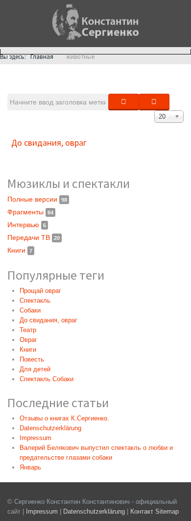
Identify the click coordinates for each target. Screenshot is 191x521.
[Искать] (123, 102)
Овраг (28, 339)
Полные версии (37, 199)
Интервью (26, 225)
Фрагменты (30, 212)
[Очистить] (154, 102)
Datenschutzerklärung (95, 511)
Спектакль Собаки (46, 379)
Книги (19, 250)
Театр (28, 330)
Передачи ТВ (33, 237)
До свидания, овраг (49, 142)
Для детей (35, 369)
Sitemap (167, 511)
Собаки (30, 310)
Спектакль (35, 300)
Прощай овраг (40, 290)
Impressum (42, 511)
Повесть (32, 359)
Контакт (141, 511)
